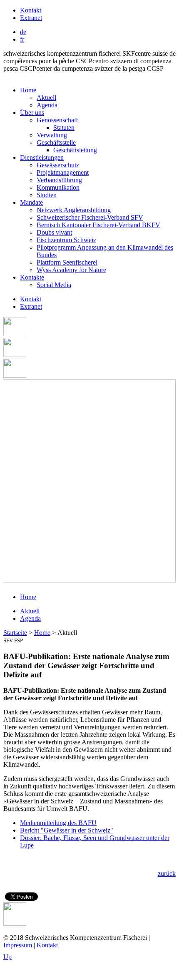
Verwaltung (52, 135)
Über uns (32, 112)
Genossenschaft (57, 120)
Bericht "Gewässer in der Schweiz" (66, 830)
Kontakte (32, 277)
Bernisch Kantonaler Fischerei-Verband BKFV (98, 224)
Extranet (31, 17)
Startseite (15, 632)
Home (28, 90)
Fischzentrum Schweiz (66, 239)
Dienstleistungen (42, 157)
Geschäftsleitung (75, 150)
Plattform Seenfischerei (67, 262)
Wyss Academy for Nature (71, 269)
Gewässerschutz (58, 165)
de (23, 31)
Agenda (47, 105)
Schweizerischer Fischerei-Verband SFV (90, 217)
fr (22, 39)
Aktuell (46, 97)
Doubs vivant (54, 232)
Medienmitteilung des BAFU (58, 822)
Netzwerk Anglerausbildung (74, 209)
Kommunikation (58, 187)
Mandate (31, 202)
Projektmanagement (63, 172)
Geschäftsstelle (56, 142)
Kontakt (30, 10)
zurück (167, 873)
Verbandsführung (59, 179)
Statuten (64, 127)
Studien (47, 194)
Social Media (54, 284)
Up (7, 956)
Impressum (18, 945)
